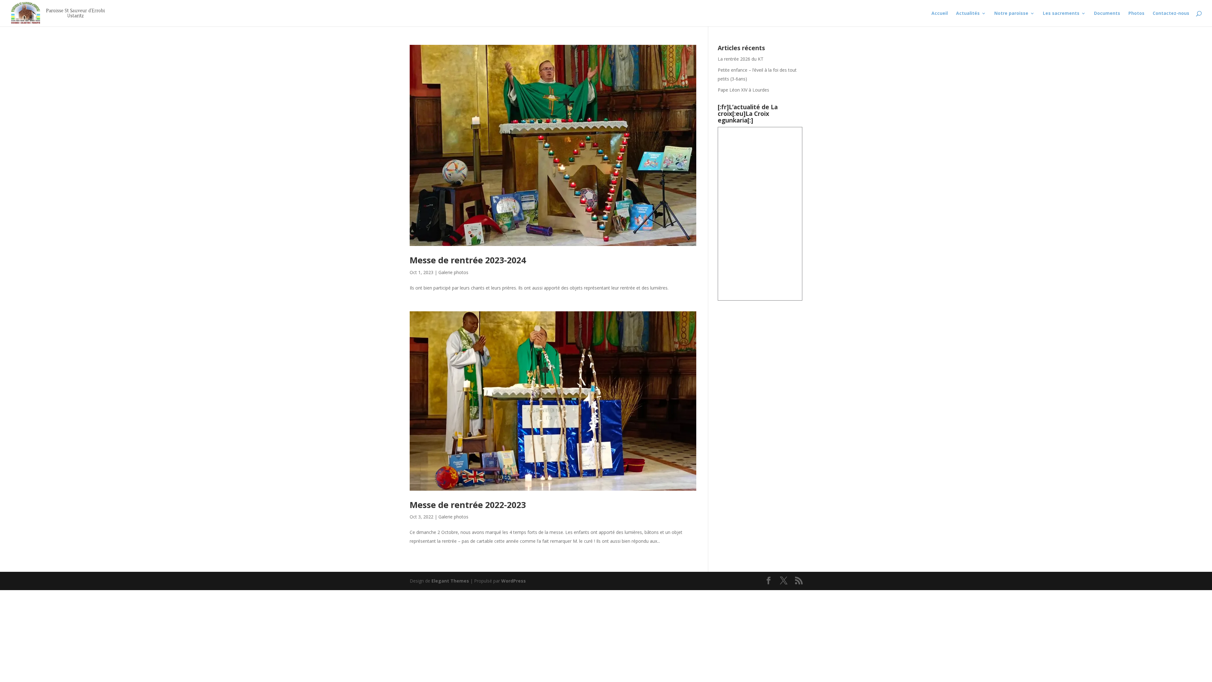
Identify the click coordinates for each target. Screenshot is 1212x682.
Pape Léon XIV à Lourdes (744, 90)
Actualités (968, 13)
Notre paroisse (1011, 13)
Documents (1107, 13)
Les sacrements (1061, 13)
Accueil (939, 13)
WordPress (513, 581)
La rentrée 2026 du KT (740, 59)
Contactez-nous (1171, 13)
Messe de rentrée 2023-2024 (468, 260)
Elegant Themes (450, 581)
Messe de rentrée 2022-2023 (468, 505)
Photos (1136, 13)
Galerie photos (453, 272)
